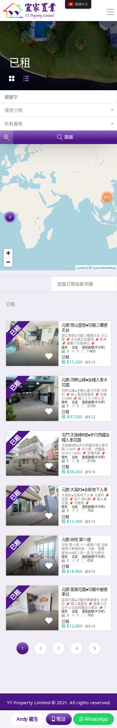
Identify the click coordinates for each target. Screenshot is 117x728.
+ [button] (8, 253)
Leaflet (81, 267)
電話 (60, 719)
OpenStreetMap (104, 267)
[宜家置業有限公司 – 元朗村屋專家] (29, 18)
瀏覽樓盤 (32, 357)
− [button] (8, 262)
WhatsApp (95, 719)
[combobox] (58, 110)
